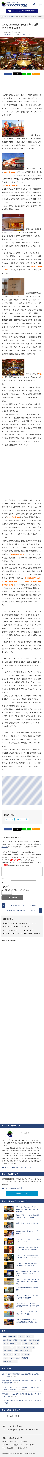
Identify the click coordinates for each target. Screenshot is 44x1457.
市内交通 (6, 934)
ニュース (10, 819)
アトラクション (8, 930)
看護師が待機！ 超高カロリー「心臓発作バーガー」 (27, 1232)
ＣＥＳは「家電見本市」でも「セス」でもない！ (21, 905)
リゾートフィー (8, 1358)
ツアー (20, 934)
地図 (25, 934)
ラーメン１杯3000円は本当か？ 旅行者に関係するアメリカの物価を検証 (27, 1282)
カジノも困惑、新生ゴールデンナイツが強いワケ (22, 910)
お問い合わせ (22, 1448)
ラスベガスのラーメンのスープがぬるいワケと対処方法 (27, 1297)
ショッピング (25, 927)
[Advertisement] (22, 85)
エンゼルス (7, 1340)
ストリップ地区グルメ (30, 1343)
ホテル (21, 923)
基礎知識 (6, 923)
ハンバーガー (7, 1354)
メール (4, 883)
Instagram (13, 1430)
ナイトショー (30, 923)
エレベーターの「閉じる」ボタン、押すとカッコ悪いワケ (26, 1264)
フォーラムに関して (9, 1448)
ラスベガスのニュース (10, 34)
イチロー (30, 1336)
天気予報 (25, 1358)
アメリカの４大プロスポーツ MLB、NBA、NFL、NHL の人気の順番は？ (27, 1209)
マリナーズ (25, 1354)
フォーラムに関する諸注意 (13, 1188)
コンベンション (34, 1340)
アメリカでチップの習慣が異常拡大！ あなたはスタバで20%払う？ (27, 1256)
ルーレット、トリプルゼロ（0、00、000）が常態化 (27, 1313)
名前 (3, 879)
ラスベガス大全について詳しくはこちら (17, 1167)
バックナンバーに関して (10, 1445)
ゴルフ (13, 934)
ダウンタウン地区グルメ (23, 1351)
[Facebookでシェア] (8, 74)
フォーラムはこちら (22, 1193)
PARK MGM (12, 1336)
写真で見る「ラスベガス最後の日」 (28, 1223)
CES (4, 1336)
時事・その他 (26, 34)
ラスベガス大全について (10, 1441)
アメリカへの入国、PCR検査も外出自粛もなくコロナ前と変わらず (27, 1305)
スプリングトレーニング (26, 1347)
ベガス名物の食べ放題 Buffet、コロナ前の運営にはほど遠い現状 (27, 1321)
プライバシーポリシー (28, 1445)
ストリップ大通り (9, 1347)
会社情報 (24, 1441)
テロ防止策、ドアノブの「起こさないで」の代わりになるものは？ (27, 1248)
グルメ (16, 927)
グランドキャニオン (20, 1340)
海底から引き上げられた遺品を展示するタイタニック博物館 (27, 1216)
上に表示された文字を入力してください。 (15, 890)
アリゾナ (22, 1336)
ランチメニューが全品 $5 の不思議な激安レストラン (28, 1240)
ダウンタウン (7, 1351)
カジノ (18, 930)
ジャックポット (15, 1343)
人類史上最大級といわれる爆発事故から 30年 (27, 1289)
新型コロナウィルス (10, 1361)
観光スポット (7, 927)
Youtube (35, 1430)
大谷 (17, 1358)
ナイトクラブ (26, 930)
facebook (24, 1430)
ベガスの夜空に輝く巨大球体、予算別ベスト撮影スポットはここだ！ (27, 1274)
